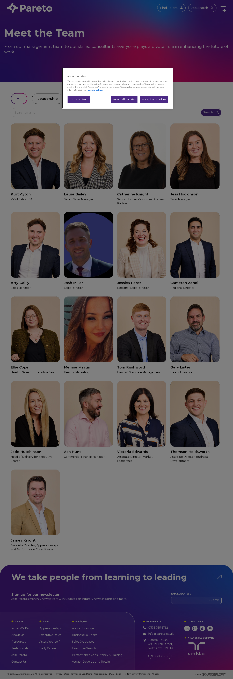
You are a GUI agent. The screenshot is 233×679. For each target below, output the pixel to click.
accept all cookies (154, 99)
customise (79, 99)
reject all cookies (124, 99)
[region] (117, 88)
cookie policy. (95, 90)
